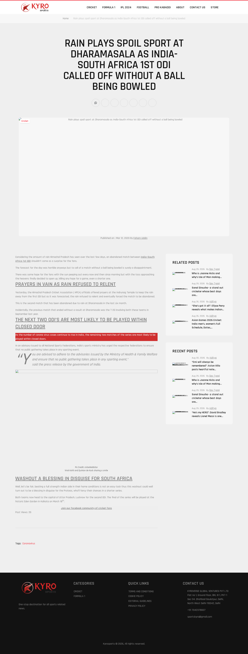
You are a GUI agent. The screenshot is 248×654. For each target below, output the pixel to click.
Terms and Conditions (141, 591)
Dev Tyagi (214, 269)
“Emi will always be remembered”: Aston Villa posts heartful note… (206, 365)
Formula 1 (108, 7)
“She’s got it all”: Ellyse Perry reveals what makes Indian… (208, 307)
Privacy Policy (136, 606)
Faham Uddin (140, 238)
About (180, 7)
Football (143, 7)
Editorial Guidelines (139, 601)
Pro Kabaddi (163, 7)
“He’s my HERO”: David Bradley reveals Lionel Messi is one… (209, 414)
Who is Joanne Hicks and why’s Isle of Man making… (207, 275)
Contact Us (197, 7)
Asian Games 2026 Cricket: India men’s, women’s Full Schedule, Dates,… (207, 323)
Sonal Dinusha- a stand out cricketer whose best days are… (207, 291)
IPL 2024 (126, 7)
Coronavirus (28, 543)
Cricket (92, 7)
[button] (227, 7)
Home (66, 18)
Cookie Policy (136, 596)
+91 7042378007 (196, 610)
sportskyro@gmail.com (199, 617)
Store (214, 7)
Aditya (212, 301)
